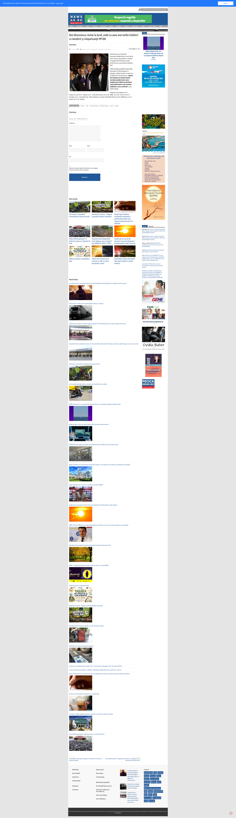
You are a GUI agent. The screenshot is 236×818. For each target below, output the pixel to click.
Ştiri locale (80, 26)
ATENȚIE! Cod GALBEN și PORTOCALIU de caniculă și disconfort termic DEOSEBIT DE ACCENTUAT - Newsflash (152, 272)
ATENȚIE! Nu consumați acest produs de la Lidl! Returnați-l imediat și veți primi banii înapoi (93, 444)
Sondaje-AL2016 (158, 791)
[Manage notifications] (231, 813)
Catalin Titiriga (94, 106)
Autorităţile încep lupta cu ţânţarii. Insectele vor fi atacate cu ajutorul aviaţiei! (85, 759)
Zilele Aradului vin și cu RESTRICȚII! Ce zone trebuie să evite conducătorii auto (153, 259)
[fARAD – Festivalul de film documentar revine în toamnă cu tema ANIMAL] (80, 574)
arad (87, 106)
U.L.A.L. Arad (151, 26)
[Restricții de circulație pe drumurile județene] (80, 655)
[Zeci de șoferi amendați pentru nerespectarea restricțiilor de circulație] (80, 393)
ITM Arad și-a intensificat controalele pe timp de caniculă (79, 215)
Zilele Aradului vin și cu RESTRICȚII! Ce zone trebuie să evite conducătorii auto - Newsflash (153, 256)
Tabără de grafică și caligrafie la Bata (79, 585)
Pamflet (146, 785)
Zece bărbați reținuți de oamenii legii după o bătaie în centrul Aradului (124, 261)
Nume (70, 146)
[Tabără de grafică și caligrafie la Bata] (80, 594)
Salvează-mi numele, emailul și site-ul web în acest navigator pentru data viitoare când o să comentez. (83, 169)
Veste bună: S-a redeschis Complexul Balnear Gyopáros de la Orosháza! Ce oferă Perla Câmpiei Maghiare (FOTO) (153, 230)
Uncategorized (93, 49)
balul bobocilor (148, 773)
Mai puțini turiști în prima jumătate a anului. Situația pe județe (86, 626)
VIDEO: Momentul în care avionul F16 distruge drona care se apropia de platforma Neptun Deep (94, 404)
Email (88, 146)
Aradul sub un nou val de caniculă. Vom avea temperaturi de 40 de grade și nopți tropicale (124, 241)
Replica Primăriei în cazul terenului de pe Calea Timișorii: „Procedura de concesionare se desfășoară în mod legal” (99, 464)
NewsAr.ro (119, 812)
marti (111, 106)
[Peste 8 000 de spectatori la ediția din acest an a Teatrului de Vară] (80, 743)
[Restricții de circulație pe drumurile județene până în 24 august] (80, 312)
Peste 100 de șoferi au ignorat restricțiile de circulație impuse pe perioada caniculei (152, 265)
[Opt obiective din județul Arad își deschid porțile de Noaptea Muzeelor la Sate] (80, 554)
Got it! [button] (226, 3)
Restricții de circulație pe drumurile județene (81, 646)
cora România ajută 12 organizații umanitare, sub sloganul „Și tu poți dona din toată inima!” (122, 759)
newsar (116, 106)
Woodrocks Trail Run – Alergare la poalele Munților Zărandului (102, 215)
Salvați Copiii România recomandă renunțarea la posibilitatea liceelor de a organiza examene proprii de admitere (123, 218)
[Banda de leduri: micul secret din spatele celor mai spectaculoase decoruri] (80, 433)
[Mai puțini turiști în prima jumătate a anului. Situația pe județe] (80, 635)
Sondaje (119, 26)
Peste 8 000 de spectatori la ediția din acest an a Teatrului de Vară (79, 241)
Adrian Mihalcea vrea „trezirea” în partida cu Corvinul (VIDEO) (86, 485)
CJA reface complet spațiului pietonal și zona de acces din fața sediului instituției (91, 714)
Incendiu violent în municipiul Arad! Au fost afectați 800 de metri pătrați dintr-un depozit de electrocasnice (90, 30)
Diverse (127, 26)
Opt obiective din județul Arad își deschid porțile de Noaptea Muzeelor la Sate (90, 545)
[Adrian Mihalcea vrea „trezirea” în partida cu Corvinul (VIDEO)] (80, 494)
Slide (145, 791)
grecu (143, 264)
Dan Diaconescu (104, 106)
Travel (155, 795)
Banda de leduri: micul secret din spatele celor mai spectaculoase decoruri (89, 424)
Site (70, 156)
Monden (153, 782)
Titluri (88, 49)
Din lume (103, 26)
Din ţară (95, 26)
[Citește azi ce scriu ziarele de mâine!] (76, 23)
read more (153, 59)
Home (71, 26)
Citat (155, 773)
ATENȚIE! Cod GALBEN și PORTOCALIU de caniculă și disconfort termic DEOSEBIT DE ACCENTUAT (152, 275)
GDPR (160, 26)
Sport (87, 26)
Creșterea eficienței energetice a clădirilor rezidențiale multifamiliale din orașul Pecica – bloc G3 (95, 670)
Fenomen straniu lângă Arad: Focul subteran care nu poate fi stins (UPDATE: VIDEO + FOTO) (102, 241)
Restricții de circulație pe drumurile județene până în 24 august (130, 30)
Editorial (146, 779)
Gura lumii (135, 26)
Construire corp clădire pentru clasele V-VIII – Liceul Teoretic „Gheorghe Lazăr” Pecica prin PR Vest (95, 666)
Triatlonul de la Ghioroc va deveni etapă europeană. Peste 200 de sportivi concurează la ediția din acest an (97, 323)
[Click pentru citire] (115, 30)
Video (143, 26)
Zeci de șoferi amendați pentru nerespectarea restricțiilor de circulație (88, 384)
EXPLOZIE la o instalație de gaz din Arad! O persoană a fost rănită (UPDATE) (152, 244)
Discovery (152, 776)
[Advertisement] (102, 191)
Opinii (111, 26)
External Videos (154, 779)
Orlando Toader (107, 49)
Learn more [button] (59, 3)
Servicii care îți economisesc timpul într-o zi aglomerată (84, 694)
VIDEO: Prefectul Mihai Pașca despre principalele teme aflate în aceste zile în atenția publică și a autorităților (98, 525)
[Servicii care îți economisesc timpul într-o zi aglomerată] (80, 703)
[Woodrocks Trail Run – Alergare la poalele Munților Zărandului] (80, 614)
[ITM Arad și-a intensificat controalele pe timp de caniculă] (80, 373)
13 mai (82, 106)
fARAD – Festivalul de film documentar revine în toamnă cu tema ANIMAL (89, 565)
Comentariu (72, 123)
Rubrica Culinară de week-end (152, 788)
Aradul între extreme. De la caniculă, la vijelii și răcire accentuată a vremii (100, 261)
